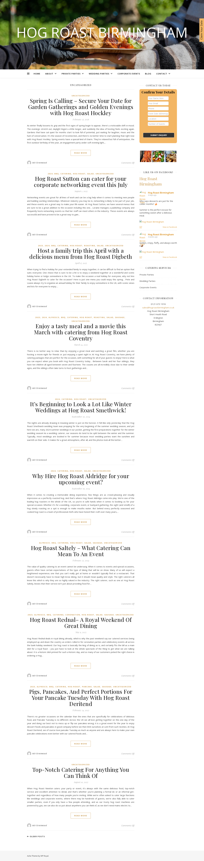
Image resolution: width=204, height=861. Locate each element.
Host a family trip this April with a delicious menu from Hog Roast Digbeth (80, 253)
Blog (148, 73)
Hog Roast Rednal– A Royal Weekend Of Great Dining (81, 622)
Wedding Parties (99, 73)
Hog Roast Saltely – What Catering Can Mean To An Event (81, 551)
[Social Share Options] (141, 227)
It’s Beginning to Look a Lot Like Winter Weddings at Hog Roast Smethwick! (80, 407)
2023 (40, 245)
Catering (66, 174)
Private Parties (71, 73)
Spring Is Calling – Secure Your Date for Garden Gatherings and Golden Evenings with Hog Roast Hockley (80, 106)
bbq (56, 174)
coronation (72, 615)
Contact (161, 73)
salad (90, 174)
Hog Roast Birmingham (102, 32)
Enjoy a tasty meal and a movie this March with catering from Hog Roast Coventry (81, 332)
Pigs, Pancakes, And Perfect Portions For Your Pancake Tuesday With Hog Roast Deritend (80, 697)
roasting (89, 245)
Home (37, 73)
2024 (50, 174)
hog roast (79, 174)
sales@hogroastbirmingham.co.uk (158, 307)
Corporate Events (129, 73)
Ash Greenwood (39, 162)
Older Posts (37, 836)
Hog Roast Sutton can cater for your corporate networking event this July (81, 181)
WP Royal (44, 856)
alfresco (54, 317)
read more (80, 153)
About (49, 73)
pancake (87, 687)
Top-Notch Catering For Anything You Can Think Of (80, 772)
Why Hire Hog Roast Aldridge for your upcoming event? (80, 479)
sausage (120, 317)
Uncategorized (81, 96)
